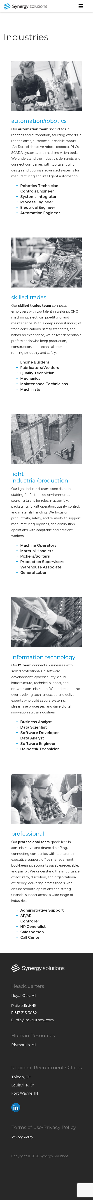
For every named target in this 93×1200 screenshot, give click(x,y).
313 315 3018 (26, 1005)
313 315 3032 (25, 1013)
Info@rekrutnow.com (34, 1020)
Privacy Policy (22, 1137)
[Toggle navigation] (81, 6)
